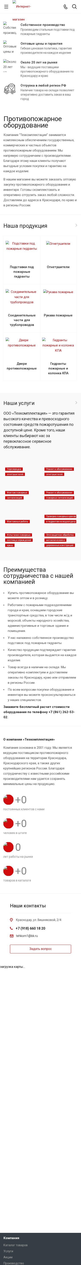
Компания (11, 1238)
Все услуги (76, 403)
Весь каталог (76, 225)
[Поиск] (74, 7)
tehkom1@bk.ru (27, 936)
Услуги (8, 1251)
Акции (8, 1257)
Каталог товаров (15, 1245)
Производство (13, 1263)
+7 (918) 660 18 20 (30, 928)
